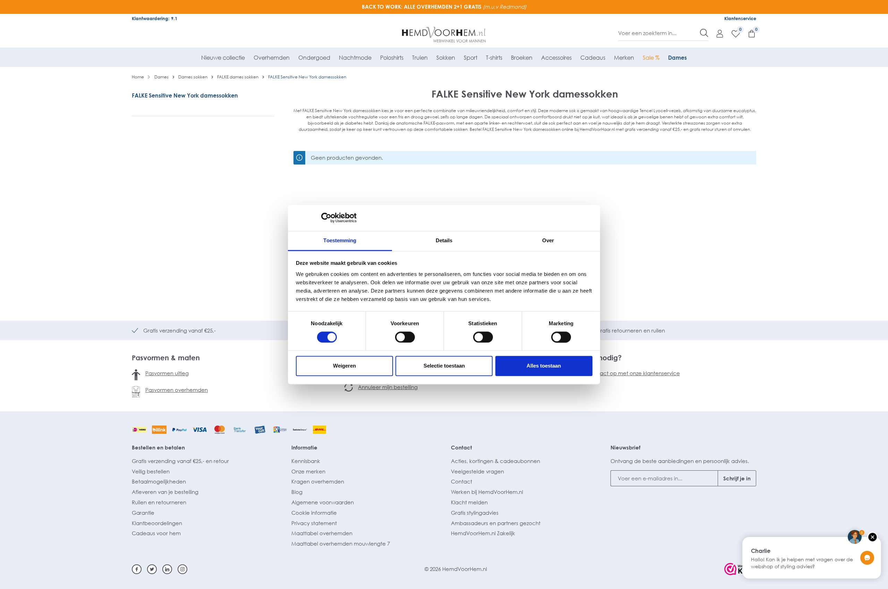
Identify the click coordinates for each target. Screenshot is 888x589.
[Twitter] (152, 569)
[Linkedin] (167, 569)
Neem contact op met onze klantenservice (625, 373)
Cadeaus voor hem (156, 533)
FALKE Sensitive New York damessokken (185, 95)
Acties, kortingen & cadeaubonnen (495, 461)
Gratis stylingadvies (474, 513)
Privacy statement (314, 523)
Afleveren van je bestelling (165, 492)
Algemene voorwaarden (322, 502)
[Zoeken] (704, 33)
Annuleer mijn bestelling (388, 387)
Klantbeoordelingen (157, 523)
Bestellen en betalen (158, 447)
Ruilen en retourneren (159, 502)
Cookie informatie (314, 513)
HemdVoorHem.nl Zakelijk (483, 533)
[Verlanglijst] (732, 33)
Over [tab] (548, 240)
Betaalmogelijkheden (159, 481)
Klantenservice (740, 18)
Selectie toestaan (444, 366)
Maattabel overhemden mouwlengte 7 (340, 543)
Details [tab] (444, 240)
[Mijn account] (716, 33)
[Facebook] (137, 569)
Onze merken (308, 471)
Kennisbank (305, 461)
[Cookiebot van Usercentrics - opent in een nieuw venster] (326, 217)
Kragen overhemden (317, 481)
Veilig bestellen (151, 471)
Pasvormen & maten (166, 357)
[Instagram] (182, 569)
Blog (296, 492)
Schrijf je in (737, 478)
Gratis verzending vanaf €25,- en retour (180, 461)
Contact (461, 447)
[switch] (405, 337)
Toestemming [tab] (339, 240)
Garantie (143, 513)
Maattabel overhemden (321, 533)
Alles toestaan (544, 366)
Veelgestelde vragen (477, 471)
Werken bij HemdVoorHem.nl (487, 492)
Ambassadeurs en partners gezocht (495, 523)
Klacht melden (469, 502)
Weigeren (344, 366)
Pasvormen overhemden (176, 390)
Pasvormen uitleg (167, 373)
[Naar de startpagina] (444, 35)
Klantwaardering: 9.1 (154, 18)
